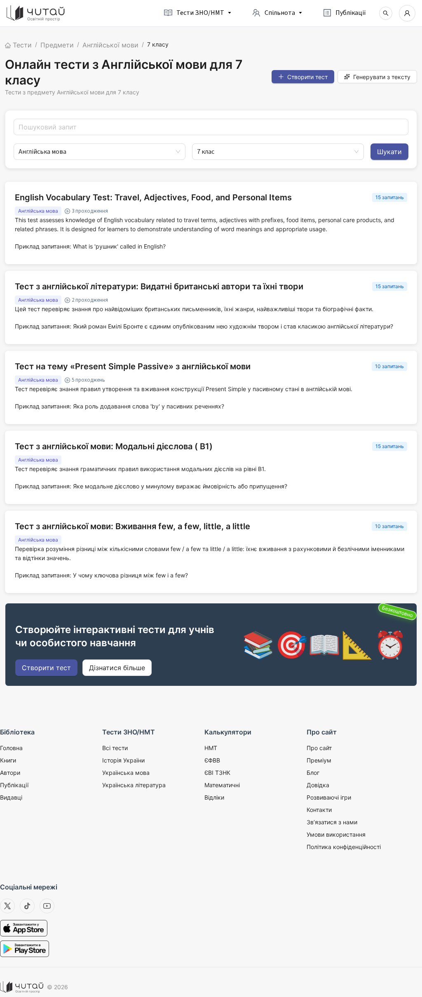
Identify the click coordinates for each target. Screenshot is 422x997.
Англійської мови (110, 45)
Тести (21, 45)
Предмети (57, 45)
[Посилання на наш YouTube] (47, 905)
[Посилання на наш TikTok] (27, 905)
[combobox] (96, 152)
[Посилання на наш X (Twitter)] (7, 905)
